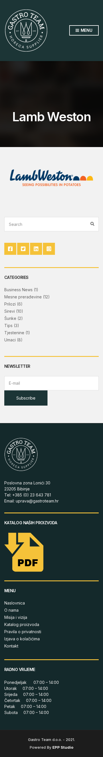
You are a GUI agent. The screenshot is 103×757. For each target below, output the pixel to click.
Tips (8, 325)
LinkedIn (36, 249)
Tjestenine (14, 332)
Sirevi (9, 311)
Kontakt (11, 645)
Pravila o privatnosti (22, 631)
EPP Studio (62, 747)
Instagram (49, 249)
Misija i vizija (15, 617)
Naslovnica (14, 602)
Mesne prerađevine (23, 296)
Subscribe (25, 398)
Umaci (10, 339)
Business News (18, 289)
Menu (86, 30)
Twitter (23, 249)
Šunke (10, 318)
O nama (11, 610)
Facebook (10, 249)
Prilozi (10, 304)
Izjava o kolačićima (22, 638)
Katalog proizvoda (21, 624)
